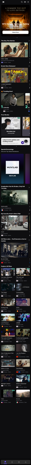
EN (25, 2)
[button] (15, 37)
